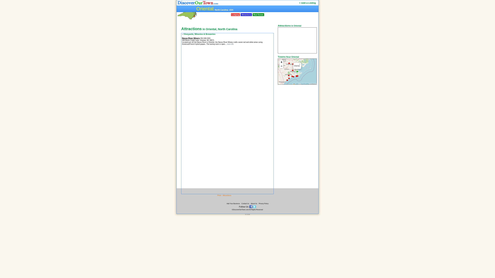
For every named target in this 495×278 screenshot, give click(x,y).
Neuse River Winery (191, 38)
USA (231, 10)
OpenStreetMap (305, 84)
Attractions (246, 15)
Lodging (235, 15)
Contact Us (245, 203)
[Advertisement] (297, 125)
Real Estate (258, 15)
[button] (289, 63)
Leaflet (297, 84)
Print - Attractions (224, 195)
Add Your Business (233, 203)
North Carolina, (222, 10)
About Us (254, 203)
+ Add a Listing (307, 3)
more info (230, 44)
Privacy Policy (264, 203)
